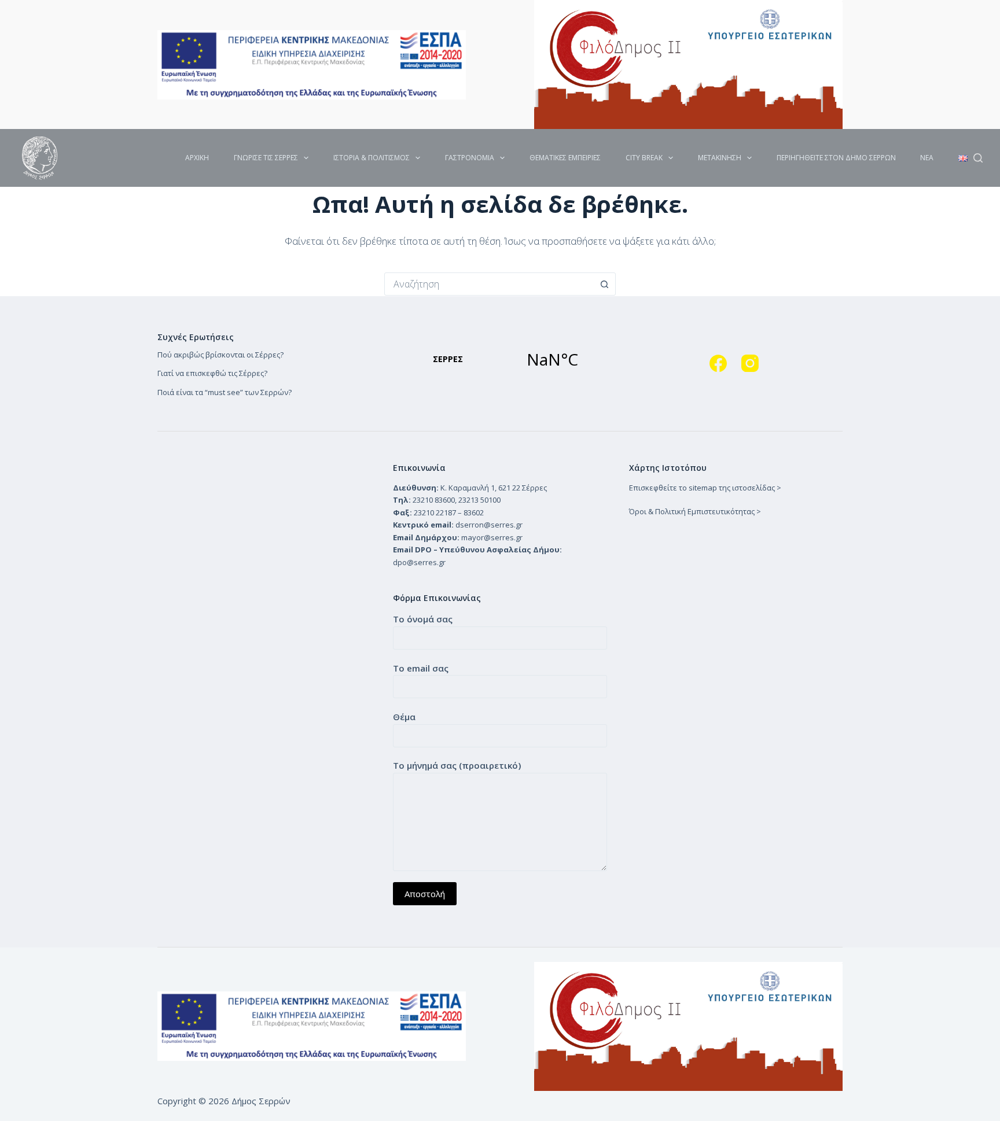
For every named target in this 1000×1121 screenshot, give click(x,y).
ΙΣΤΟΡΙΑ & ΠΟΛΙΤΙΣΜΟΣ (371, 158)
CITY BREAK (644, 158)
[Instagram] (750, 363)
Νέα (926, 158)
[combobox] (489, 284)
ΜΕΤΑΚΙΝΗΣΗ (719, 158)
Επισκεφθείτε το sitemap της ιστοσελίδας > (705, 487)
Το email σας (420, 668)
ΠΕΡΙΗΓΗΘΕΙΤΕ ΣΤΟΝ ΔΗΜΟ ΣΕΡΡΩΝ (836, 158)
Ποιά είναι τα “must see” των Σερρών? (224, 392)
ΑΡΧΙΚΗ (197, 158)
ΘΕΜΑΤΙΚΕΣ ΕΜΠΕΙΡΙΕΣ (565, 158)
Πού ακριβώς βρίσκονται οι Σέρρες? (220, 354)
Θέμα (404, 716)
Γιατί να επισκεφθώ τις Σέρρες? (212, 373)
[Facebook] (718, 363)
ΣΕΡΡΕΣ (500, 359)
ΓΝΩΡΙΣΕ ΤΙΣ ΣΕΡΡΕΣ (266, 158)
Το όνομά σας (423, 619)
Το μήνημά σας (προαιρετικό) (457, 765)
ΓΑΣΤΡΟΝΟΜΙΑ (469, 158)
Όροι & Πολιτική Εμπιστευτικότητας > (695, 511)
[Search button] (604, 284)
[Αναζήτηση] (978, 158)
